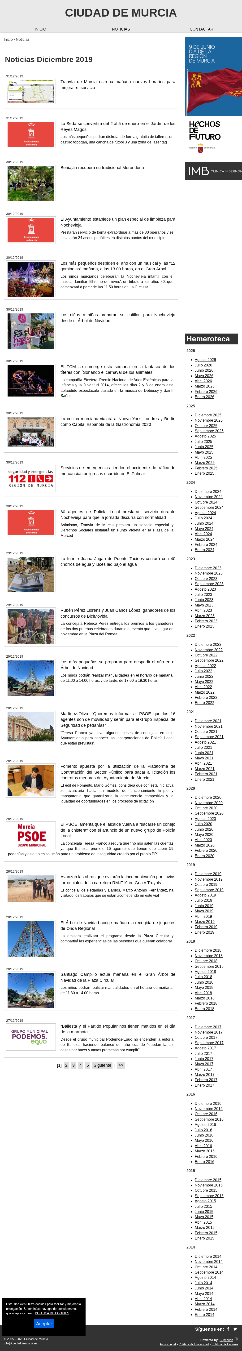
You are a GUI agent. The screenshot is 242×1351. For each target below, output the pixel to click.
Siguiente (102, 1065)
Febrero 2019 (206, 927)
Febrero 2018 (206, 1003)
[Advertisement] (211, 256)
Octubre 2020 (206, 808)
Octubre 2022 (206, 655)
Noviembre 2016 (209, 1109)
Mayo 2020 (204, 835)
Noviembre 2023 (209, 573)
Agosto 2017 (205, 1048)
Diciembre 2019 (208, 874)
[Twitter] (235, 1329)
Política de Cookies (225, 1344)
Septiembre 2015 (209, 1196)
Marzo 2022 (205, 692)
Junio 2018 (204, 982)
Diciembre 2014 (208, 1256)
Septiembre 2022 (209, 660)
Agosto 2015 (205, 1201)
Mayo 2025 (204, 452)
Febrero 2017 (206, 1080)
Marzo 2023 (205, 616)
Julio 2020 (203, 824)
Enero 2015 (204, 1238)
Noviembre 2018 (209, 956)
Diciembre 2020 (208, 797)
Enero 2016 (204, 1162)
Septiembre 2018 (209, 966)
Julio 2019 (203, 900)
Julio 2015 (203, 1206)
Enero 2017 (204, 1085)
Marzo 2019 (205, 922)
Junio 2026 (204, 370)
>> (121, 1065)
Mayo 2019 (204, 911)
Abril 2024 (203, 534)
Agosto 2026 (205, 360)
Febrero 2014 (206, 1309)
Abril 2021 (203, 763)
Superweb (226, 1340)
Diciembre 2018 (208, 950)
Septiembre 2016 (209, 1119)
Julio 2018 (203, 977)
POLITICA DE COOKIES (52, 1313)
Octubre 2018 (206, 961)
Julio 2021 (203, 747)
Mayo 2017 (204, 1064)
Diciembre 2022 (208, 644)
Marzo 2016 (205, 1151)
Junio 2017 (204, 1059)
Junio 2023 (204, 600)
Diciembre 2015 (208, 1180)
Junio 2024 (204, 523)
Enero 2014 (204, 1315)
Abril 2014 (203, 1299)
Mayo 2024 (204, 529)
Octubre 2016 (206, 1114)
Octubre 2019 (206, 885)
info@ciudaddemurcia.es (21, 1343)
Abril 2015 (203, 1222)
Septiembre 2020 (209, 813)
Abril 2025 (203, 457)
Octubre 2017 (206, 1037)
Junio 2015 (204, 1212)
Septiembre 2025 (209, 431)
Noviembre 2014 (209, 1262)
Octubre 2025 (206, 426)
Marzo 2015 (205, 1228)
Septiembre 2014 (209, 1272)
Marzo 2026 (205, 386)
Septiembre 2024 (209, 507)
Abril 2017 (203, 1069)
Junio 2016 (204, 1135)
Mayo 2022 (204, 682)
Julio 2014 (203, 1283)
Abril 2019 (203, 916)
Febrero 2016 (206, 1157)
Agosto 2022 (205, 666)
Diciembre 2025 (208, 415)
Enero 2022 (204, 703)
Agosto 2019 (205, 895)
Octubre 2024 (206, 502)
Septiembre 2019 (209, 890)
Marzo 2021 (205, 769)
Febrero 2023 (206, 621)
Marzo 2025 (205, 463)
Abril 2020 (203, 840)
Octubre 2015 (206, 1190)
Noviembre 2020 (209, 803)
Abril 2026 (203, 381)
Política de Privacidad (194, 1344)
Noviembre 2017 (209, 1032)
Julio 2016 (203, 1130)
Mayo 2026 (204, 376)
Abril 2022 (203, 687)
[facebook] (228, 1329)
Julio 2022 (203, 671)
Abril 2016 (203, 1146)
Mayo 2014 (204, 1294)
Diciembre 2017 (208, 1027)
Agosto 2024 (205, 513)
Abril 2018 (203, 993)
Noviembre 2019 (209, 879)
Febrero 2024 (206, 545)
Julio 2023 (203, 595)
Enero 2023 (204, 626)
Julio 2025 (203, 442)
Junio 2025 (204, 447)
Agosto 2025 (205, 436)
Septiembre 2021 (209, 737)
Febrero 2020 (206, 850)
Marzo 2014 (205, 1304)
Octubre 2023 (206, 579)
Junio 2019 (204, 906)
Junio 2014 (204, 1288)
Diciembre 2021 (208, 721)
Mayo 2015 (204, 1217)
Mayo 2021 (204, 758)
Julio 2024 (203, 518)
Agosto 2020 (205, 819)
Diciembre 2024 (208, 492)
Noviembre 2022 (209, 650)
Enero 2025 (204, 473)
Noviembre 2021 (209, 726)
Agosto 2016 (205, 1125)
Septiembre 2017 (209, 1043)
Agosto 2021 (205, 742)
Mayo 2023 (204, 605)
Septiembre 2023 (209, 584)
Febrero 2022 (206, 698)
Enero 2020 (204, 856)
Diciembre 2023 (208, 568)
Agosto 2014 (205, 1277)
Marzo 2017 (205, 1075)
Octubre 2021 (206, 732)
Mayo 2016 (204, 1140)
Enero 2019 (204, 932)
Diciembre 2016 (208, 1103)
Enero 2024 (204, 550)
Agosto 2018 (205, 972)
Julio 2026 (203, 365)
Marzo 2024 (205, 539)
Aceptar (44, 1323)
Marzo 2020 (205, 845)
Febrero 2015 (206, 1233)
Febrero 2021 (206, 774)
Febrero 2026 (206, 392)
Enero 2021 (204, 779)
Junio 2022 (204, 676)
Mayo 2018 (204, 987)
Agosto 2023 (205, 589)
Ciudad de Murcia (121, 12)
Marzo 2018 (205, 998)
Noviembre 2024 (209, 497)
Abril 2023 (203, 610)
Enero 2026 (204, 397)
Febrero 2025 (206, 468)
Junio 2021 (204, 753)
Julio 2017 (203, 1054)
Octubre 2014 (206, 1267)
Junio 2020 (204, 829)
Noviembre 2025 (209, 420)
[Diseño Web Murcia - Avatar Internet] (236, 1340)
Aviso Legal (168, 1344)
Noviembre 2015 (209, 1185)
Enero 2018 (204, 1009)
